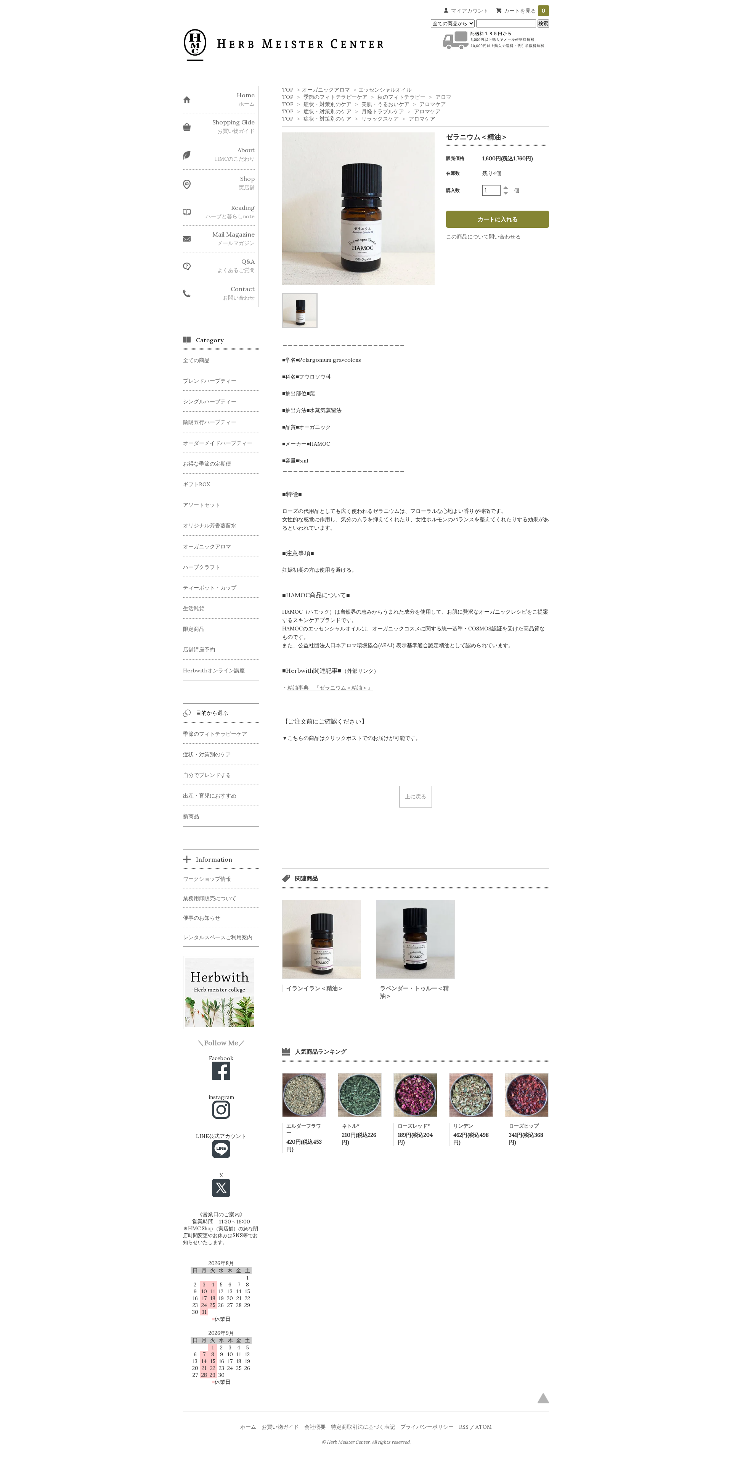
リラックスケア (380, 118)
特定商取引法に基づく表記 (363, 1426)
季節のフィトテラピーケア (335, 96)
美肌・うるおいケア (385, 104)
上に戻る (415, 796)
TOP (288, 89)
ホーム (248, 1426)
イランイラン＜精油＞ (315, 988)
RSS (464, 1426)
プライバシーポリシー (427, 1426)
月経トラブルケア (382, 111)
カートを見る (524, 10)
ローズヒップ (524, 1126)
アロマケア (432, 104)
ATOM (483, 1426)
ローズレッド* (414, 1126)
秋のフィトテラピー (401, 96)
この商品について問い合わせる (483, 236)
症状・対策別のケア (327, 104)
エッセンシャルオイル (385, 89)
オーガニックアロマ (326, 89)
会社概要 (315, 1426)
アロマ (443, 96)
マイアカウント (469, 10)
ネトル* (351, 1126)
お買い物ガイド (280, 1426)
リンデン (463, 1126)
